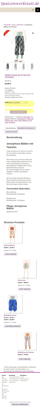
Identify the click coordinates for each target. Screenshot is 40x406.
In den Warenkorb (18, 112)
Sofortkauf (20, 25)
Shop (13, 25)
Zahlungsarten (14, 377)
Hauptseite (7, 25)
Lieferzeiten (30, 371)
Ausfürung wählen (12, 326)
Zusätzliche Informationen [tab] (26, 128)
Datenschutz (24, 379)
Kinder (20, 120)
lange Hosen (26, 117)
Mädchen (24, 120)
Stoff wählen (10, 254)
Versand (10, 90)
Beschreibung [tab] (10, 128)
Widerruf (12, 382)
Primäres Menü (37, 10)
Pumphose (12, 122)
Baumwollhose (21, 118)
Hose (11, 120)
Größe (7, 102)
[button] (33, 33)
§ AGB (22, 377)
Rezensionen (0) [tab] (11, 131)
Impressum (23, 380)
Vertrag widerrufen (20, 404)
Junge (15, 120)
